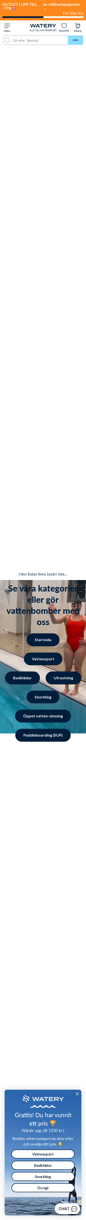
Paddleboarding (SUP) (43, 735)
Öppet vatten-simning (43, 716)
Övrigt (43, 1187)
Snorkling (43, 697)
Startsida (43, 639)
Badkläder (22, 678)
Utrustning (63, 678)
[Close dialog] (77, 1093)
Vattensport (43, 658)
